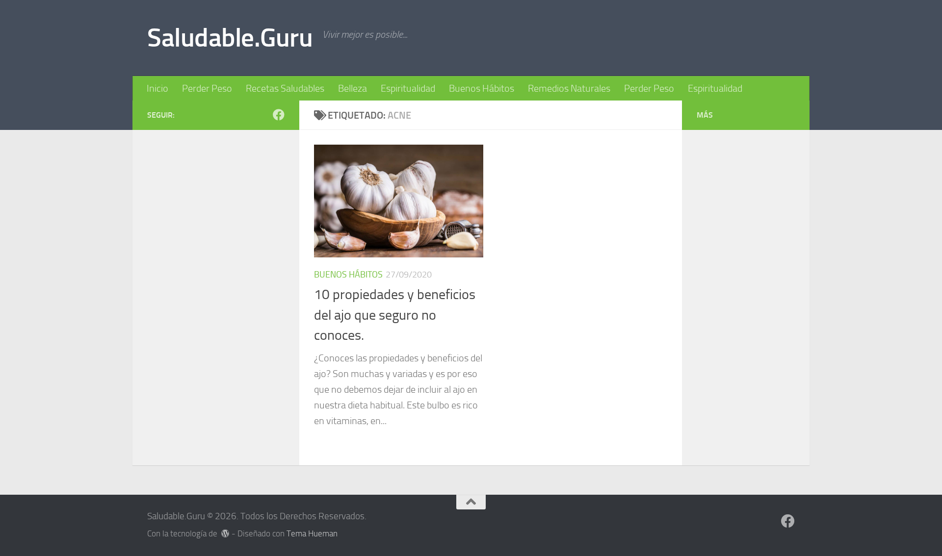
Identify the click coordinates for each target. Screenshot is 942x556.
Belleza (352, 88)
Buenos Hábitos (481, 88)
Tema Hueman (312, 533)
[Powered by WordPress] (225, 534)
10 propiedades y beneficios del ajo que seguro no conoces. (394, 314)
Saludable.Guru (230, 38)
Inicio (157, 88)
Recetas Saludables (285, 88)
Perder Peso (207, 88)
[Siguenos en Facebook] (279, 115)
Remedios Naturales (569, 88)
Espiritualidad (408, 88)
